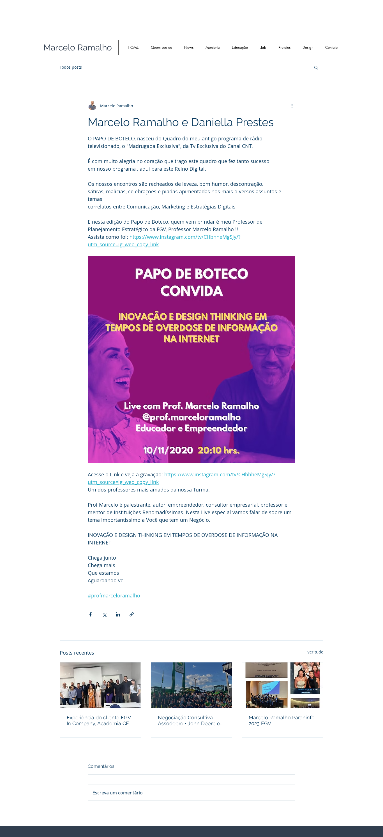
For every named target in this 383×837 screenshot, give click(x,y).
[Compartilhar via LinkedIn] (118, 614)
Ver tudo (315, 652)
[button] (316, 67)
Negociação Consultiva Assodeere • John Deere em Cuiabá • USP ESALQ (191, 720)
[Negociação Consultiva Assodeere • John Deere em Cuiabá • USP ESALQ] (191, 685)
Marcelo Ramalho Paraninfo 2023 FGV (282, 720)
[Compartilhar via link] (131, 614)
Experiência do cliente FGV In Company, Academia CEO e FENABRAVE (100, 720)
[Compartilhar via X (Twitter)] (104, 614)
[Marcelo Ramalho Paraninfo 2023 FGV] (282, 685)
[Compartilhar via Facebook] (90, 614)
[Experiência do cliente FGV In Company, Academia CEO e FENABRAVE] (100, 685)
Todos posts (71, 67)
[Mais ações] (292, 105)
